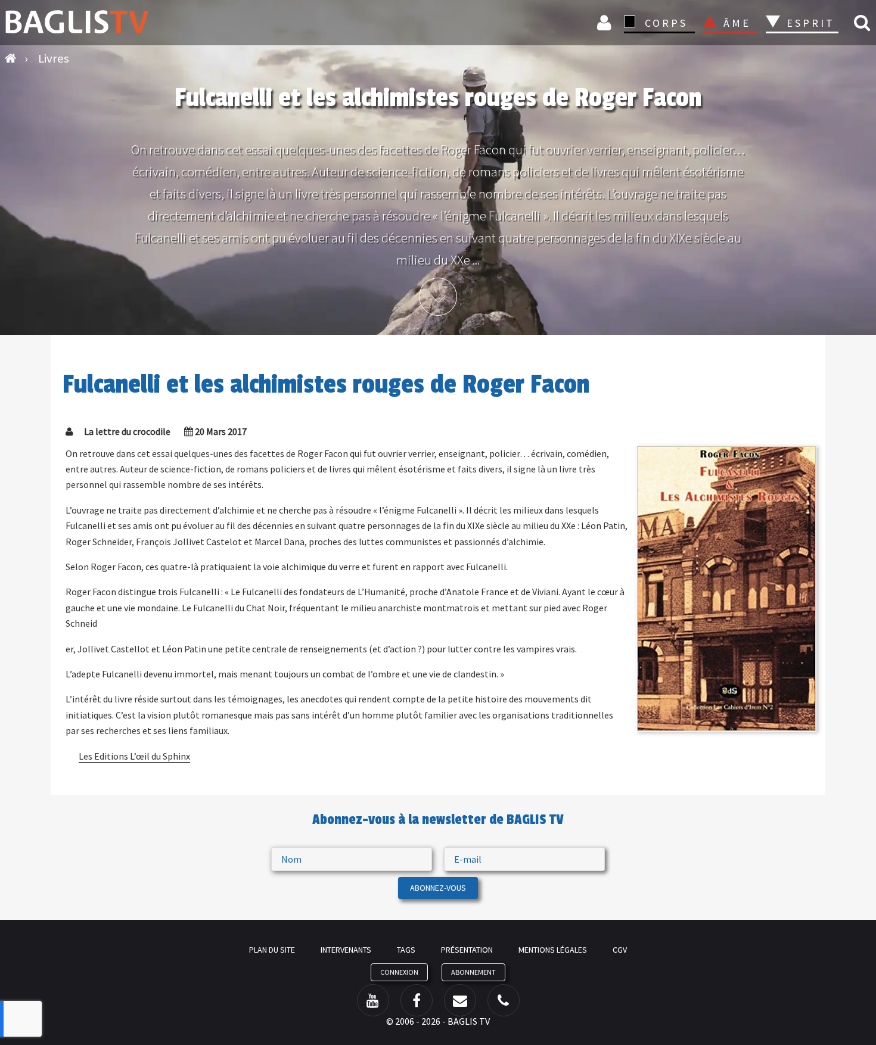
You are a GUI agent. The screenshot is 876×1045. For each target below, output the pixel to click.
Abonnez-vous (438, 887)
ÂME (737, 23)
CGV (620, 949)
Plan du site (272, 949)
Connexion (606, 22)
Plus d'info (438, 297)
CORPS (666, 23)
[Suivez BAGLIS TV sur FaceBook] (416, 1000)
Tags (406, 949)
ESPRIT (809, 23)
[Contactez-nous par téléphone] (503, 1000)
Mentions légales (552, 949)
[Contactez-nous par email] (460, 1000)
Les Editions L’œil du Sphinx (134, 756)
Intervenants (346, 949)
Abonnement (473, 972)
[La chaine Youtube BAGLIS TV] (373, 1000)
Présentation (467, 949)
